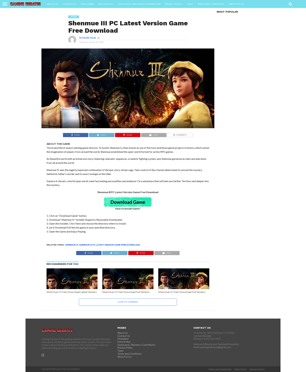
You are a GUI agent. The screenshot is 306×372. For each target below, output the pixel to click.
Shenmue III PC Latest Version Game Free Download (109, 245)
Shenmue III (71, 245)
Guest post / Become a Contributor (139, 4)
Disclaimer (87, 4)
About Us (52, 4)
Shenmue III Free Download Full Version (125, 292)
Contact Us (69, 4)
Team (190, 4)
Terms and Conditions (210, 4)
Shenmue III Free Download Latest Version (72, 292)
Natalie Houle (89, 37)
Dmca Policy (105, 4)
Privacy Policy (174, 4)
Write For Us (236, 4)
